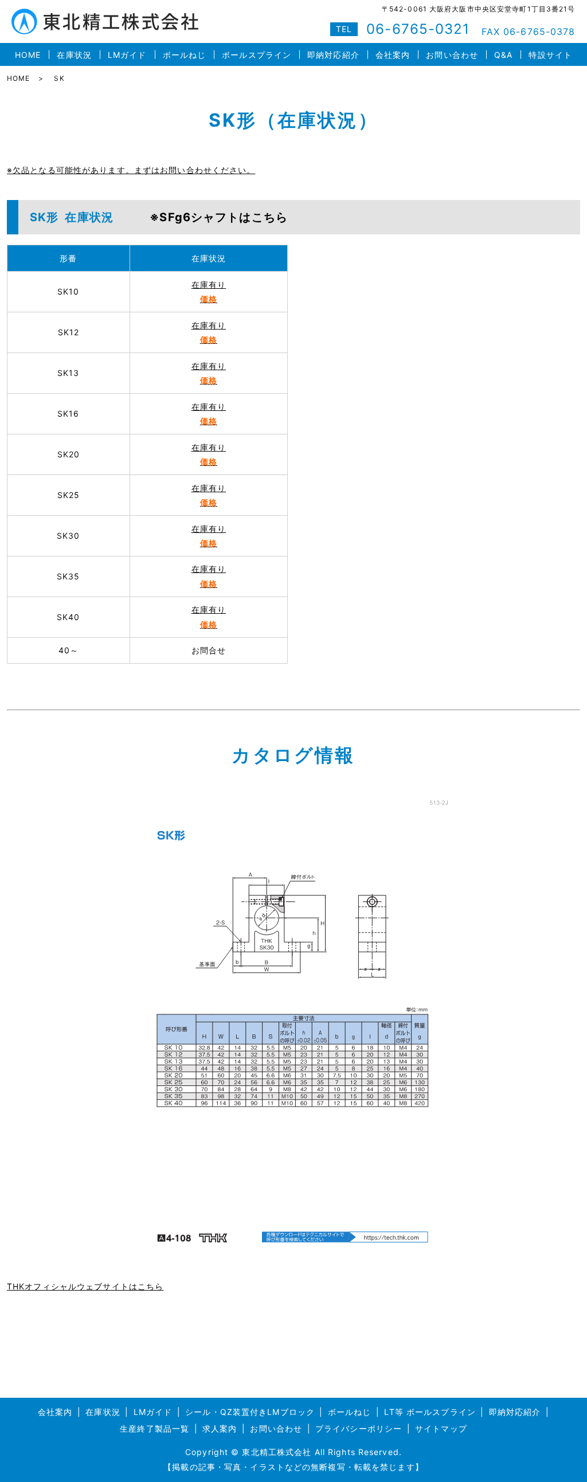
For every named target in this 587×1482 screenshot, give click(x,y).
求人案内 (219, 1428)
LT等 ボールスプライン (429, 1412)
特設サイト (550, 55)
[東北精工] (293, 1024)
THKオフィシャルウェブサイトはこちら (85, 1286)
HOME (28, 55)
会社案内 (392, 55)
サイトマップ (441, 1428)
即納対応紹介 (333, 55)
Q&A (503, 55)
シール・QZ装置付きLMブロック (250, 1412)
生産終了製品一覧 (154, 1428)
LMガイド (127, 55)
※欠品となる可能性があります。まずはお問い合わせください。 (131, 170)
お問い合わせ (452, 55)
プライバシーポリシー (358, 1428)
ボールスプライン (256, 55)
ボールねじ (184, 55)
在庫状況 (74, 55)
